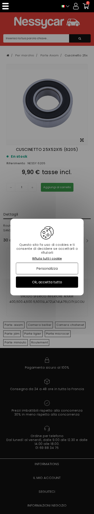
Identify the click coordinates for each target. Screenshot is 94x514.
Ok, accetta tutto (47, 282)
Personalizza (47, 268)
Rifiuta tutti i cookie (47, 259)
